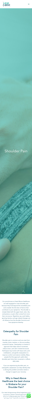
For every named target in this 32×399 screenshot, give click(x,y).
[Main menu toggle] (28, 4)
